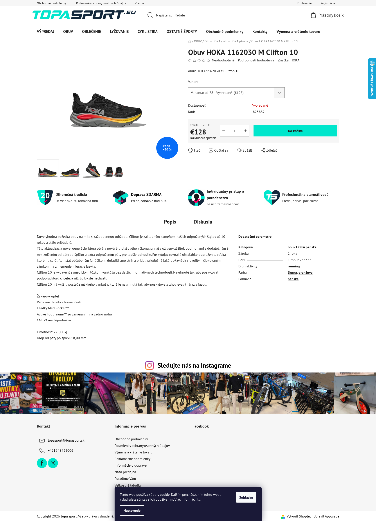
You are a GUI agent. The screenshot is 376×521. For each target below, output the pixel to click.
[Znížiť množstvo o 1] (223, 130)
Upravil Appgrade (326, 516)
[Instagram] (53, 463)
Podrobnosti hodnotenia (256, 60)
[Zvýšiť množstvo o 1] (245, 130)
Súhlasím (246, 497)
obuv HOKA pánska (302, 247)
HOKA (294, 60)
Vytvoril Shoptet (299, 516)
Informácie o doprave (131, 465)
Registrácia (327, 3)
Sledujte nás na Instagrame (194, 365)
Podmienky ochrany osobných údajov (101, 3)
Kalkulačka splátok (203, 138)
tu (198, 499)
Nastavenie (132, 510)
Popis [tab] (170, 221)
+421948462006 (60, 450)
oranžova (306, 272)
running (294, 266)
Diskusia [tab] (203, 221)
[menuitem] (45, 31)
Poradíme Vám (125, 478)
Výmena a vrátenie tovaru (134, 452)
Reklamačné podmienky (132, 459)
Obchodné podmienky (52, 3)
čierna (292, 272)
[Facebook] (42, 463)
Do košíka (295, 131)
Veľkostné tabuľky (128, 485)
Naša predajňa (125, 472)
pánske (293, 279)
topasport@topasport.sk (66, 440)
